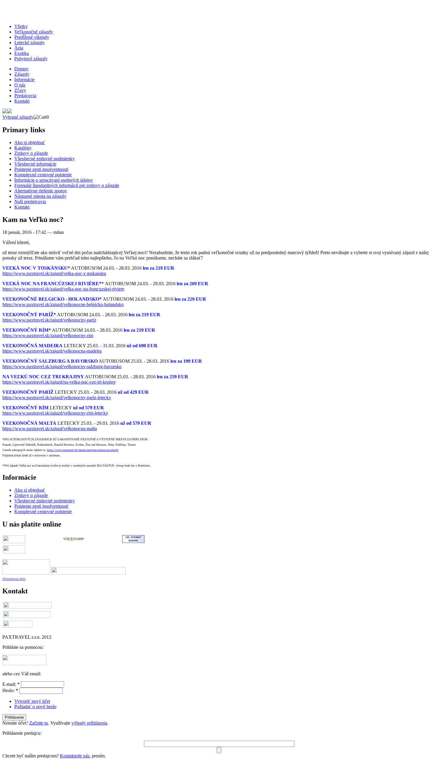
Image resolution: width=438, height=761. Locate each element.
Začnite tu (38, 723)
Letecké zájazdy (29, 42)
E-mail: (11, 684)
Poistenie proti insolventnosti (41, 169)
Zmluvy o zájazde (31, 153)
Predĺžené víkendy (31, 37)
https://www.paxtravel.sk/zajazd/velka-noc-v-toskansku (54, 273)
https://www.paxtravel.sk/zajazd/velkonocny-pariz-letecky (56, 397)
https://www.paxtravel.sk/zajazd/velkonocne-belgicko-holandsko (63, 304)
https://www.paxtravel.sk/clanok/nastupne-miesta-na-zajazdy (83, 450)
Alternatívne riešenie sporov (40, 190)
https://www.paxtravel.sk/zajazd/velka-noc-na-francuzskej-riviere (63, 288)
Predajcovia (25, 95)
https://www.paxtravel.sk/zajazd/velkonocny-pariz (49, 319)
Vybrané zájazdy (18, 117)
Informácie (24, 79)
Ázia (18, 47)
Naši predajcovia (30, 201)
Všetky (21, 26)
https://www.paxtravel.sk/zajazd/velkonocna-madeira (52, 351)
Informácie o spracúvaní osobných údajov (53, 180)
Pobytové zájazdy (31, 58)
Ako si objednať (29, 142)
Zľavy (20, 90)
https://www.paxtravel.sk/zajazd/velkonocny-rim (47, 335)
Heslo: (10, 690)
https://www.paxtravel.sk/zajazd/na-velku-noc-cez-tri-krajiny (59, 382)
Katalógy (23, 147)
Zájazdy (21, 74)
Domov (21, 68)
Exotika (21, 53)
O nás (19, 84)
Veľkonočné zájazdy (33, 31)
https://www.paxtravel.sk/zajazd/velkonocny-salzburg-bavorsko (62, 366)
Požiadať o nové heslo (35, 706)
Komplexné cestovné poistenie (43, 174)
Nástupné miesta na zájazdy (40, 196)
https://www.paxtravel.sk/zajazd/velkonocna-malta (49, 428)
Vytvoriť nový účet (32, 701)
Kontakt (21, 101)
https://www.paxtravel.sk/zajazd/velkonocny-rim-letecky (55, 413)
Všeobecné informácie (35, 163)
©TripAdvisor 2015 (14, 579)
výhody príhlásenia (89, 723)
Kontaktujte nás (74, 755)
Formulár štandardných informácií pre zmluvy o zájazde (66, 185)
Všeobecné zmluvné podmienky (44, 158)
